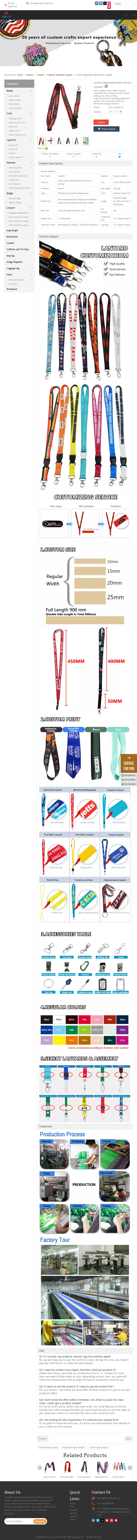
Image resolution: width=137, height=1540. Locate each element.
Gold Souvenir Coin (17, 122)
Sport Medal (14, 96)
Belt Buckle (12, 236)
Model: (96, 107)
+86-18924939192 (130, 784)
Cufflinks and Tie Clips (18, 249)
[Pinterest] (109, 7)
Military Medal (15, 100)
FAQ (119, 153)
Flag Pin (12, 153)
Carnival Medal (15, 108)
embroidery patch (16, 279)
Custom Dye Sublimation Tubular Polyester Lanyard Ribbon (119, 1477)
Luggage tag (13, 268)
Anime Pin (13, 149)
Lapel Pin (11, 139)
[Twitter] (105, 3)
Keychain (11, 162)
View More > (9, 1513)
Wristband (12, 289)
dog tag (10, 255)
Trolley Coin (14, 180)
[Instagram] (109, 3)
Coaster (10, 242)
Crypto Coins (14, 130)
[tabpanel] (68, 43)
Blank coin (13, 126)
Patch (9, 274)
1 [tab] (68, 60)
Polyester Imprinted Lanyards (21, 213)
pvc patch (13, 284)
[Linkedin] (100, 3)
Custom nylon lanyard (98, 1447)
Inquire (101, 122)
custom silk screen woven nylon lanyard (50, 1477)
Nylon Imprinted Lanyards (20, 217)
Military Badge (15, 202)
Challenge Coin (15, 118)
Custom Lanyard (73, 153)
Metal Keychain (15, 167)
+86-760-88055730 (130, 779)
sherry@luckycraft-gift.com (41, 3)
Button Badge (15, 198)
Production (96, 153)
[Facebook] (96, 3)
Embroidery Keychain (18, 176)
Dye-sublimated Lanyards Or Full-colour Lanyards (21, 221)
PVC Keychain (14, 171)
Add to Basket (108, 128)
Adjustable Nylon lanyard (73, 1447)
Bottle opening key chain (19, 188)
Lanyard (11, 207)
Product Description (50, 153)
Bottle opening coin (17, 134)
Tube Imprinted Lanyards (19, 225)
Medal (10, 90)
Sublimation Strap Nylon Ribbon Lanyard (102, 1477)
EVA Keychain (14, 184)
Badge (10, 193)
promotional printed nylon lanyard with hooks (85, 1477)
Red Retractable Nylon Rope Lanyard (67, 1477)
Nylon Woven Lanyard (48, 1447)
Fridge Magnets (14, 261)
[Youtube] (107, 1520)
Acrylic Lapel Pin (16, 157)
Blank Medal (14, 104)
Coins (9, 113)
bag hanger (12, 230)
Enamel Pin (13, 145)
